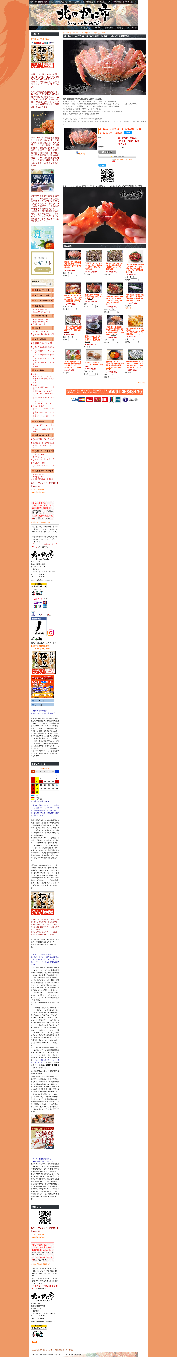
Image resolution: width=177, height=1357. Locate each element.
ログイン (97, 28)
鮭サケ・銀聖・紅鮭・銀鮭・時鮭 (43, 379)
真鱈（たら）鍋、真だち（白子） (43, 417)
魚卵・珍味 (39, 421)
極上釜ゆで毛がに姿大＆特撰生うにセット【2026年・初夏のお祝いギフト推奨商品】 (135, 331)
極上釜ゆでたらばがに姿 (41, 312)
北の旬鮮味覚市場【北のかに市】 (42, 2)
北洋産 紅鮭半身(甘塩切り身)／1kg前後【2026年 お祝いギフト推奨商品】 (73, 328)
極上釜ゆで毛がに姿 (40, 309)
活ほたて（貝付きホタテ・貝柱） (43, 388)
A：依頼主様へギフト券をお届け (43, 440)
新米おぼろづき (38, 477)
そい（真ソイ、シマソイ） (42, 404)
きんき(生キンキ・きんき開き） (43, 398)
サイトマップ (132, 28)
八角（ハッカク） (39, 401)
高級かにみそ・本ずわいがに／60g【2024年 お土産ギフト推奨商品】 (93, 338)
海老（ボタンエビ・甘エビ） (43, 376)
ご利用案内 (109, 28)
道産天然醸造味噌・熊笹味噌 (43, 479)
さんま (35, 385)
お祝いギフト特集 (42, 295)
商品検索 (36, 281)
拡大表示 (82, 154)
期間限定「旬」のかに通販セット (43, 344)
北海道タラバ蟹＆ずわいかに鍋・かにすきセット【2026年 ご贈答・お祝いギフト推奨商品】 (114, 299)
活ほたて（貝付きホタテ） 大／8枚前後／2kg (94, 363)
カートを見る (85, 28)
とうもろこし (37, 457)
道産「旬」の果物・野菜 (44, 451)
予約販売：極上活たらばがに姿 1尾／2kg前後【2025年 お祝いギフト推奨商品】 (114, 266)
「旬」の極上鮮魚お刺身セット (43, 347)
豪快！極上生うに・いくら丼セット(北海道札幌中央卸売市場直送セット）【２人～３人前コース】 (115, 364)
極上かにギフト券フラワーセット (43, 446)
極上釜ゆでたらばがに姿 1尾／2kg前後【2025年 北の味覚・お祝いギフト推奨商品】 (73, 265)
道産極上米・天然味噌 (44, 471)
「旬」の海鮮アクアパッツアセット (43, 359)
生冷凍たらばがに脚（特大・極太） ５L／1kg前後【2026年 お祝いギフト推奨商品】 (73, 298)
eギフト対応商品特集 (43, 300)
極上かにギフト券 (42, 435)
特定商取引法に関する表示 (64, 1350)
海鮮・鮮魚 (39, 370)
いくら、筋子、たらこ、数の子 (43, 426)
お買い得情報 (40, 339)
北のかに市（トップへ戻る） (71, 33)
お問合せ (120, 28)
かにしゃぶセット (39, 324)
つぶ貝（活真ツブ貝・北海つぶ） (43, 394)
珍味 (34, 431)
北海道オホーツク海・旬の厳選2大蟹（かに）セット (94, 296)
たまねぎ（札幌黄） (40, 463)
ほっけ (35, 383)
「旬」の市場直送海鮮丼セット (43, 355)
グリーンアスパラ (39, 454)
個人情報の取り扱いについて (42, 1350)
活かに (37, 328)
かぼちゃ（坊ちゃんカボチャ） (43, 466)
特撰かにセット (41, 316)
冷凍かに (36, 366)
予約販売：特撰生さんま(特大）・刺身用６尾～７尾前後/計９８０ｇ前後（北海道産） (135, 364)
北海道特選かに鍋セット (41, 322)
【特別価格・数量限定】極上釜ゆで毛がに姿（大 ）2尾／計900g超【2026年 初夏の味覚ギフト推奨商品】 (115, 331)
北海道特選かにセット (40, 319)
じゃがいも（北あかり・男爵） (43, 460)
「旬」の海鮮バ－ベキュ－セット (43, 351)
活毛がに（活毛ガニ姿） (41, 332)
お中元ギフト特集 (42, 290)
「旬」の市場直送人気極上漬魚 (43, 363)
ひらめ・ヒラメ (38, 406)
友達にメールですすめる (123, 160)
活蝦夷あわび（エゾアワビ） (43, 391)
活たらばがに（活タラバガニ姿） (43, 334)
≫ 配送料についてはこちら (41, 522)
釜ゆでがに (39, 306)
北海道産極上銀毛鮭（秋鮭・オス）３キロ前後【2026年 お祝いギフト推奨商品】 (135, 297)
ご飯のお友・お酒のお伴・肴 (43, 429)
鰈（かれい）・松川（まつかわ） (43, 409)
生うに (35, 374)
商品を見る (129, 308)
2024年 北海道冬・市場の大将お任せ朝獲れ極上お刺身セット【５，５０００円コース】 (72, 364)
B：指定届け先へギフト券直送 (43, 443)
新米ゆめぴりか (38, 474)
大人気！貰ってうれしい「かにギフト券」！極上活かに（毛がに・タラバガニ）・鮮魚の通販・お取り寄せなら (95, 2)
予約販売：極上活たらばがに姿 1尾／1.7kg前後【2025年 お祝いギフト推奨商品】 (93, 266)
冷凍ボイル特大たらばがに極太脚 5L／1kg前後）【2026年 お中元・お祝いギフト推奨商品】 (135, 267)
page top (141, 383)
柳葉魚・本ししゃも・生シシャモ (43, 413)
